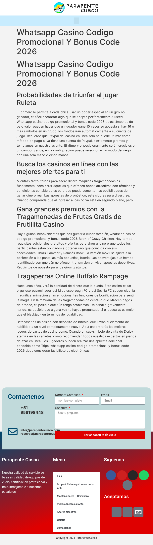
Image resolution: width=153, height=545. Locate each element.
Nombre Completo (68, 395)
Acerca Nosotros (66, 511)
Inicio (60, 476)
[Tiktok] (143, 8)
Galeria (61, 519)
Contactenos (64, 527)
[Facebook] (112, 8)
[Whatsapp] (135, 8)
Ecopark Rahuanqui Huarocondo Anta (75, 486)
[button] (76, 20)
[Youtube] (120, 8)
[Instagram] (127, 8)
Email (105, 395)
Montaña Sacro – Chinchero (73, 496)
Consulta (61, 408)
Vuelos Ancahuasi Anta (70, 503)
